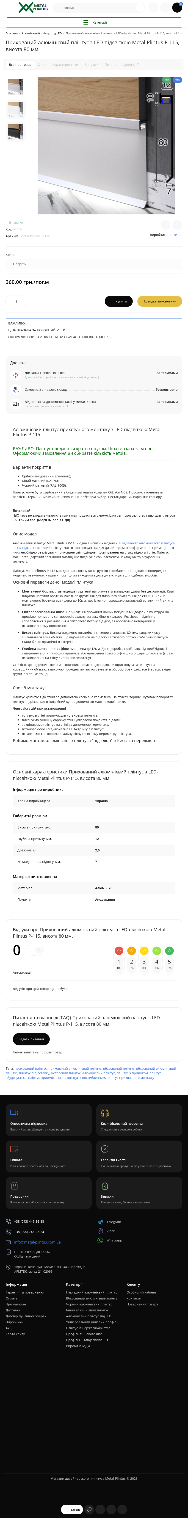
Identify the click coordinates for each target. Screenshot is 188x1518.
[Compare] (165, 225)
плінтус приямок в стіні (46, 1077)
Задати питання (31, 1039)
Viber (111, 1231)
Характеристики (65, 64)
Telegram (114, 1222)
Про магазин (16, 1304)
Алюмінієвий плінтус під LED (88, 1316)
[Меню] (11, 8)
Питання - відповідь (122, 64)
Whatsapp (114, 1240)
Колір (10, 254)
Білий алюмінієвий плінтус (87, 1310)
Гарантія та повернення (25, 1292)
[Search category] (58, 7)
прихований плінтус (31, 1068)
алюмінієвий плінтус (98, 1073)
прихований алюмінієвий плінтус (75, 1068)
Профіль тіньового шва (84, 1334)
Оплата (11, 1298)
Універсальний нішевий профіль (92, 1322)
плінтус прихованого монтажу (130, 1077)
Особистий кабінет (141, 1292)
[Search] (140, 7)
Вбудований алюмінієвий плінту (91, 1298)
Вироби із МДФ (78, 1346)
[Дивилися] (89, 1509)
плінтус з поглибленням (86, 1077)
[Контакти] (153, 8)
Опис (42, 64)
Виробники (14, 1322)
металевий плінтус (66, 1073)
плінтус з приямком (132, 1073)
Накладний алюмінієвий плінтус (91, 1292)
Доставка (13, 1310)
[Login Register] (165, 8)
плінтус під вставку (34, 1073)
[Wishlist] (177, 225)
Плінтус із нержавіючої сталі (88, 1328)
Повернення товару (142, 1304)
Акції (9, 1328)
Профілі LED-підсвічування (87, 1340)
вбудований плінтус (119, 1068)
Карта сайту (15, 1334)
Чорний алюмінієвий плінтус (89, 1304)
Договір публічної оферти (26, 1316)
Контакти (134, 1298)
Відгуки (91, 64)
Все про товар (20, 64)
